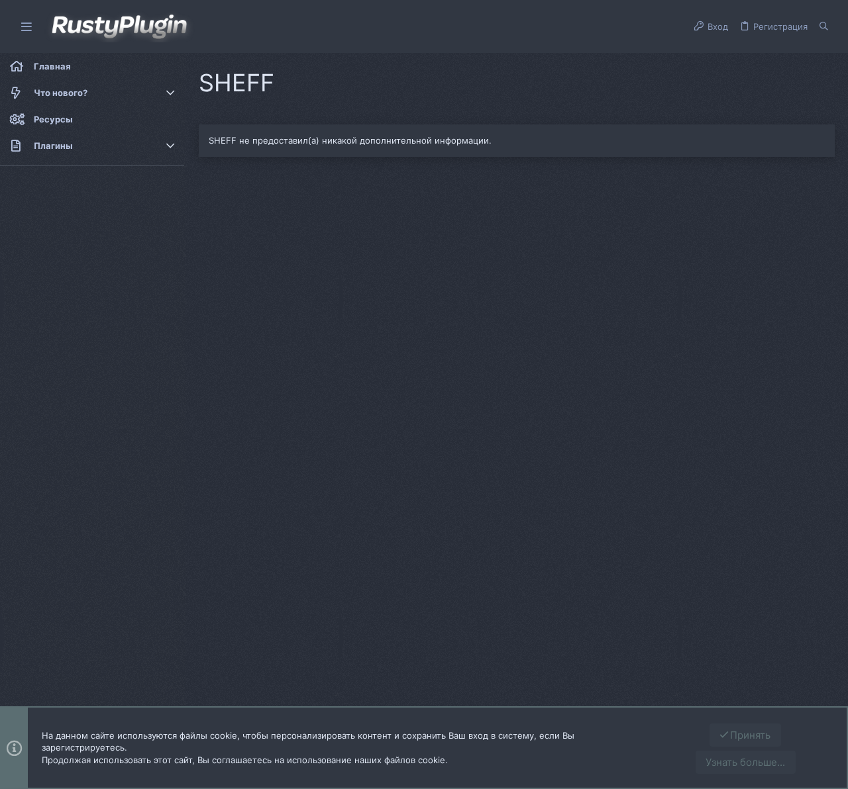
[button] (26, 26)
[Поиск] (824, 26)
